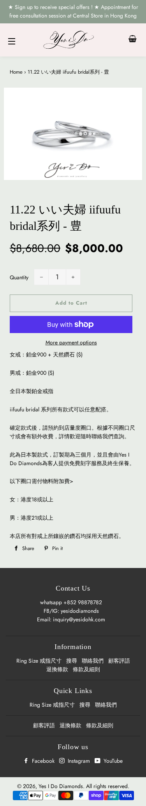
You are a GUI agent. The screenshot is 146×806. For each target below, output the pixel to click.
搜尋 (71, 661)
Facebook (42, 761)
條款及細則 (86, 669)
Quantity (19, 277)
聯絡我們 (93, 661)
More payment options (71, 342)
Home (16, 72)
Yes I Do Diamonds (61, 786)
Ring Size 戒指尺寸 (39, 661)
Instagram (78, 761)
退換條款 (57, 669)
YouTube (112, 761)
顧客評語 (119, 661)
